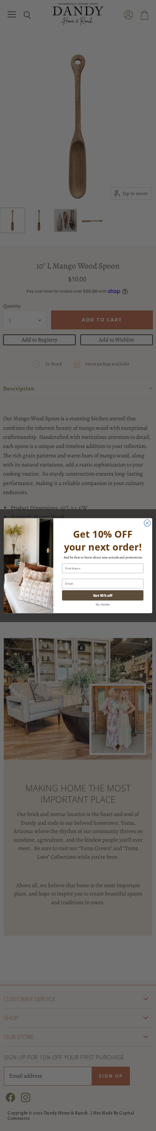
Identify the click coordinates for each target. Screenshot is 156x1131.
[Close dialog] (147, 522)
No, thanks (103, 604)
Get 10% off (102, 595)
